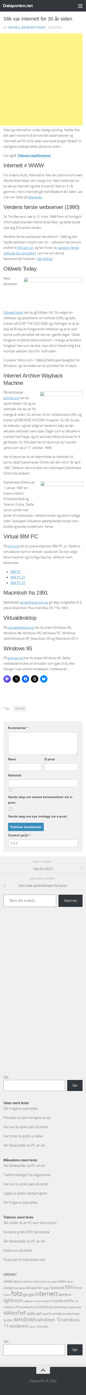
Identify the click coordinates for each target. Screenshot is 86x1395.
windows (25, 1319)
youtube (42, 1326)
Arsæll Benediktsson (26, 27)
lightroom (13, 1300)
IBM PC (15, 572)
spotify (47, 1313)
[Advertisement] (43, 994)
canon (70, 1281)
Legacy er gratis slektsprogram (25, 1193)
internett (20, 708)
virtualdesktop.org (21, 627)
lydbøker (28, 1301)
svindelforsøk (71, 1313)
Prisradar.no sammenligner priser (27, 1118)
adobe (8, 1281)
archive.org (11, 398)
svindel (57, 1314)
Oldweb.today (13, 312)
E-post (49, 759)
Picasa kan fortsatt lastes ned (24, 1260)
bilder (62, 1281)
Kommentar (18, 728)
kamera (64, 1294)
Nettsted (14, 775)
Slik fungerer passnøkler (20, 1108)
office (18, 1307)
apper (54, 1281)
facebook (57, 1287)
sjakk (31, 1313)
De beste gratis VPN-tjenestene (26, 1232)
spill (39, 1313)
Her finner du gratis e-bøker (23, 1136)
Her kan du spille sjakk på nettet (25, 1127)
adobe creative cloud (26, 1281)
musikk (57, 1300)
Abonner (70, 900)
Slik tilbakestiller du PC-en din (24, 1145)
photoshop (45, 1307)
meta (37, 1301)
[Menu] (80, 6)
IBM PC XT (17, 577)
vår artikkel (45, 259)
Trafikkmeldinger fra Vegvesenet (26, 1175)
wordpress (18, 1326)
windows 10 (49, 1319)
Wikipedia (35, 197)
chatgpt (8, 1288)
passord (28, 1307)
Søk (6, 1077)
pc (34, 1307)
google (28, 1294)
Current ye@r (19, 835)
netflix (69, 1300)
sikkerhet (14, 1312)
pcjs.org (13, 546)
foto (16, 1294)
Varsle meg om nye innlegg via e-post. (38, 816)
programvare (74, 1307)
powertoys (60, 1307)
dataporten (34, 1288)
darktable (19, 1288)
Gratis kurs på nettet (17, 1250)
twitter (8, 1320)
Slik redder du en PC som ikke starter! (30, 1223)
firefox (7, 1295)
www (32, 1326)
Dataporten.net (18, 5)
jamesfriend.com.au (34, 602)
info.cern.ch (25, 248)
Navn (12, 759)
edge (46, 1288)
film (69, 1287)
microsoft (45, 1301)
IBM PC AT (17, 583)
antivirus (45, 1281)
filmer (78, 1288)
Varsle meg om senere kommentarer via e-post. (40, 799)
